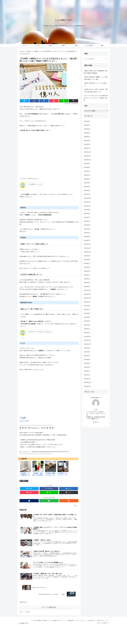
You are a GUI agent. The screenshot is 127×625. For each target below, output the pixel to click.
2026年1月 (87, 148)
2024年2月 (87, 236)
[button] (106, 59)
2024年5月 (87, 225)
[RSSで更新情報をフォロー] (68, 500)
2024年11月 (87, 202)
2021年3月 (87, 371)
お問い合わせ (100, 620)
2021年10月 (87, 344)
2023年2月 (87, 282)
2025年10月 (87, 160)
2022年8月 (87, 305)
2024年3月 (87, 232)
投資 (22, 480)
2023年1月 (87, 286)
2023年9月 (87, 256)
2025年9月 (87, 163)
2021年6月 (87, 359)
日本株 (26, 480)
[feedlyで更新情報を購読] (49, 500)
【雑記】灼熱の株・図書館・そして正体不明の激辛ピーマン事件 (96, 78)
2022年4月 (87, 321)
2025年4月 (87, 183)
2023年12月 (87, 244)
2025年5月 (87, 179)
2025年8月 (87, 167)
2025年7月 (87, 171)
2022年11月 (87, 294)
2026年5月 (87, 133)
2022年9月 (87, 302)
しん (95, 409)
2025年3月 (87, 186)
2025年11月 (87, 156)
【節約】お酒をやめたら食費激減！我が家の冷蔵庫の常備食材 (96, 72)
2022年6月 (87, 313)
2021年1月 (87, 378)
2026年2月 (87, 144)
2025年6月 (87, 175)
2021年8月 (87, 352)
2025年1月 (87, 194)
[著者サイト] (29, 500)
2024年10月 (87, 206)
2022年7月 (87, 309)
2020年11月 (87, 386)
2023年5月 (87, 271)
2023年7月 (87, 263)
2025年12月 (87, 152)
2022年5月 (87, 317)
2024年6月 (87, 221)
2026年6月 (87, 129)
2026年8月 (87, 121)
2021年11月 (87, 340)
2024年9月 (87, 209)
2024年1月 (87, 240)
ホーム (106, 620)
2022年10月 (87, 298)
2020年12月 (87, 382)
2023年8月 (87, 259)
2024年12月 (87, 198)
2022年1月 (87, 332)
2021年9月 (87, 348)
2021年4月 (87, 367)
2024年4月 (87, 229)
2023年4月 (87, 275)
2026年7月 (87, 125)
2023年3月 (87, 279)
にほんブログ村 (24, 421)
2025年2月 (87, 190)
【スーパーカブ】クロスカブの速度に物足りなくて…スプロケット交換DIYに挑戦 (96, 98)
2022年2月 (87, 329)
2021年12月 (87, 336)
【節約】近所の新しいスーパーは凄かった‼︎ (96, 84)
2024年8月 (87, 213)
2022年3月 (87, 325)
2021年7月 (87, 355)
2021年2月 (87, 375)
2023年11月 (87, 248)
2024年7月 (87, 217)
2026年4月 (87, 136)
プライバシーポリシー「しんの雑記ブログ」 (85, 620)
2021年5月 (87, 363)
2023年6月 (87, 267)
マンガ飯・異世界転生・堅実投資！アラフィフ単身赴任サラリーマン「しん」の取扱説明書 (53, 620)
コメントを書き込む (49, 607)
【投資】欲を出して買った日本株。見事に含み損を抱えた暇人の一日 (96, 90)
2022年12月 (87, 290)
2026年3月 (87, 140)
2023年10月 (87, 252)
